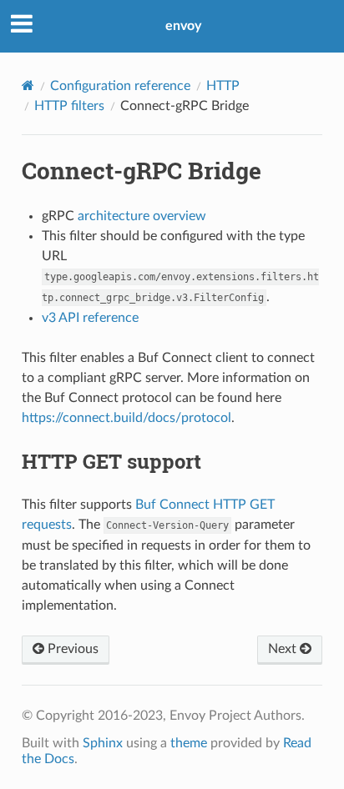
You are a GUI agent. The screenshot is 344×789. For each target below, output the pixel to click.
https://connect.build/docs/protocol (126, 418)
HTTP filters (69, 106)
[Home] (28, 85)
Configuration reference (120, 86)
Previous (71, 649)
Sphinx (103, 743)
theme (188, 743)
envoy (183, 26)
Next (284, 649)
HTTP (223, 86)
